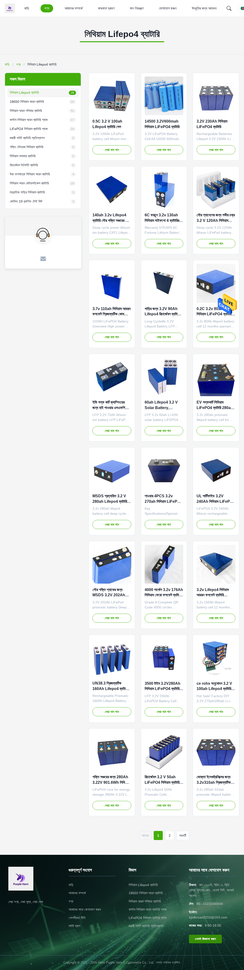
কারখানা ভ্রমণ (106, 8)
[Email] (43, 259)
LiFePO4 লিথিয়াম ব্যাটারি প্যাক (148, 918)
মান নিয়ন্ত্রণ (137, 8)
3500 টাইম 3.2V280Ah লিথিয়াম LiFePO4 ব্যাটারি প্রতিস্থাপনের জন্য (162, 688)
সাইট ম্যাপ (74, 926)
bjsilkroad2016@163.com (208, 917)
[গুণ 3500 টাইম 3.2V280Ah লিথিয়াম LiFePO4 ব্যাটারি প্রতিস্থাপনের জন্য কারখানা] (164, 657)
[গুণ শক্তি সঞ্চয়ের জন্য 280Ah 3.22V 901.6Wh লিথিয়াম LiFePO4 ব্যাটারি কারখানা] (111, 751)
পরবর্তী (182, 835)
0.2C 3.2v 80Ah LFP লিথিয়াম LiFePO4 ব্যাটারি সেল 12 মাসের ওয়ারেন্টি (214, 314)
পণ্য (46, 8)
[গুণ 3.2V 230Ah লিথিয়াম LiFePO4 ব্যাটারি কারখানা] (216, 96)
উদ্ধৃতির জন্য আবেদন (204, 8)
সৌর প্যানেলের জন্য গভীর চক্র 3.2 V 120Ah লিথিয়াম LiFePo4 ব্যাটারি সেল (216, 220)
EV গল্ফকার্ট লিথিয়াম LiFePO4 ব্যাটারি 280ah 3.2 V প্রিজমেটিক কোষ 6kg (215, 407)
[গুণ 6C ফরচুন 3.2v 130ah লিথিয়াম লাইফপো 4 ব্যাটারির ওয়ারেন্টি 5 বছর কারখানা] (164, 189)
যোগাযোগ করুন (168, 8)
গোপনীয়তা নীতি (77, 918)
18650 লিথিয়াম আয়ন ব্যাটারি (146, 893)
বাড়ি (26, 8)
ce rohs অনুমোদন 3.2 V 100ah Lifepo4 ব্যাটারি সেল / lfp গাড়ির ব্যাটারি (214, 688)
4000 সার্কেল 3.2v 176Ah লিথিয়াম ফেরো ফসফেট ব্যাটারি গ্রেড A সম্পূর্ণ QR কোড (164, 595)
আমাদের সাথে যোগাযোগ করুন (85, 909)
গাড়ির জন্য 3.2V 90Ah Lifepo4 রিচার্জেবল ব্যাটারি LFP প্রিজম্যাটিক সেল (162, 314)
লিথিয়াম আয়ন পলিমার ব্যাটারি (145, 901)
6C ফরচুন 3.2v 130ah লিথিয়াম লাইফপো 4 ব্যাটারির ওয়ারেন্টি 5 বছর (162, 220)
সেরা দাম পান (112, 150)
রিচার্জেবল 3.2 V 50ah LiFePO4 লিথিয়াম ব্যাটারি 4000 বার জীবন (162, 782)
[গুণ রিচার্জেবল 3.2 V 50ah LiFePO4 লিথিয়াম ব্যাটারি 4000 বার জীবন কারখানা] (164, 751)
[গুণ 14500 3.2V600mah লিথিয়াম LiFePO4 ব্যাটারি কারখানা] (164, 96)
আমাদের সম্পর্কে (74, 8)
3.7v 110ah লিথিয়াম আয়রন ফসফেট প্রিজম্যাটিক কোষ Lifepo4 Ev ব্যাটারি (111, 314)
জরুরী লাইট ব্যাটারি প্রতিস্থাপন (146, 926)
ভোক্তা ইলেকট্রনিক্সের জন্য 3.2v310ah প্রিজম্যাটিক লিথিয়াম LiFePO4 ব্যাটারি (214, 782)
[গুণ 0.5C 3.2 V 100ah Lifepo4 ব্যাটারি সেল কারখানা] (111, 96)
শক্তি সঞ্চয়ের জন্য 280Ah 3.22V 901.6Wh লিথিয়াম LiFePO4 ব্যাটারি (110, 782)
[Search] (229, 8)
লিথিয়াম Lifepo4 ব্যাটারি (143, 885)
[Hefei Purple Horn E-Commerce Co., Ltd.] (11, 8)
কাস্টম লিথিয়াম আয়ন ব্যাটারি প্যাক (148, 909)
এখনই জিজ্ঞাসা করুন (205, 939)
